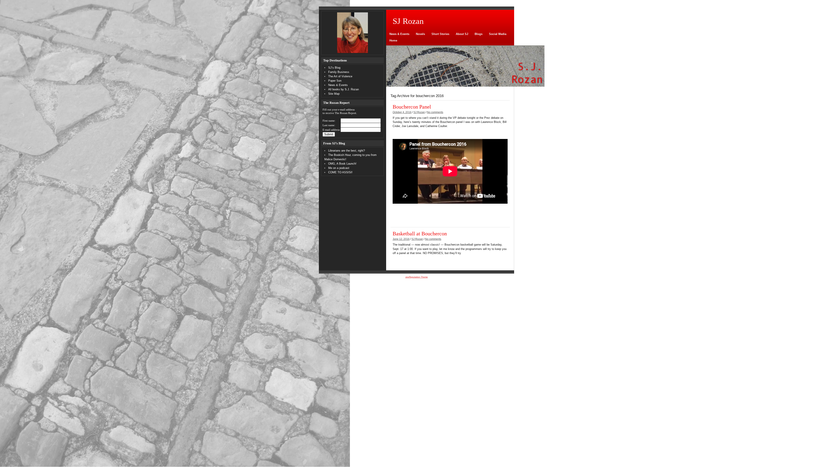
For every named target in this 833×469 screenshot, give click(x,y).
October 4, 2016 (402, 112)
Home (393, 40)
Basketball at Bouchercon (420, 233)
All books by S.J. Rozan (343, 89)
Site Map (333, 93)
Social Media (497, 34)
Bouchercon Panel (412, 107)
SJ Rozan (419, 112)
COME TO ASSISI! (340, 172)
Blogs (478, 34)
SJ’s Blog (334, 67)
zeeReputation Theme (416, 277)
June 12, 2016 (401, 239)
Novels (420, 34)
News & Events (399, 34)
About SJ (462, 34)
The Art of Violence (340, 76)
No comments (435, 112)
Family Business (338, 72)
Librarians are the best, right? (346, 150)
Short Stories (440, 34)
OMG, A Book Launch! (342, 163)
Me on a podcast (338, 168)
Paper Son (334, 80)
